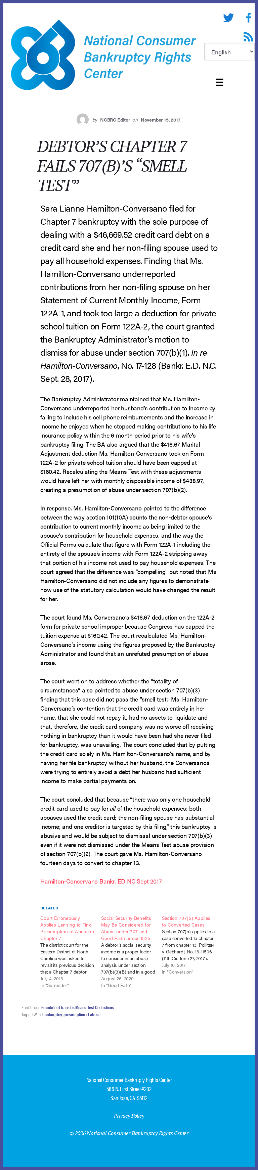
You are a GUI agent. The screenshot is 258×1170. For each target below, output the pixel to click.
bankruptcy (52, 1014)
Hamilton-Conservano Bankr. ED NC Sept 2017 (101, 881)
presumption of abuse (81, 1014)
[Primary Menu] (219, 82)
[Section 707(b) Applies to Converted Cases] (192, 944)
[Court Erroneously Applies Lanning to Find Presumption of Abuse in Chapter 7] (70, 951)
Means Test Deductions (94, 1007)
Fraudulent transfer (57, 1007)
